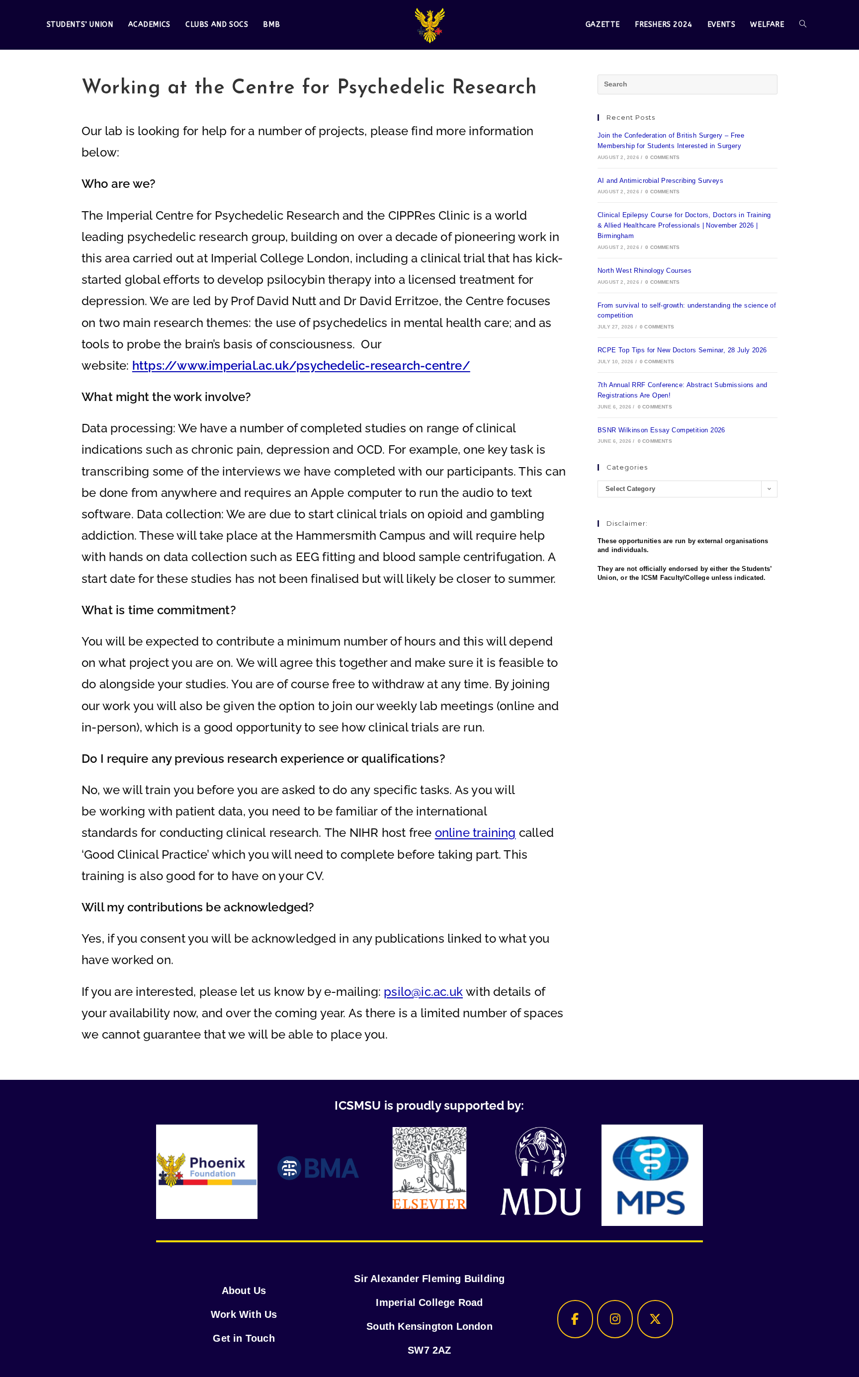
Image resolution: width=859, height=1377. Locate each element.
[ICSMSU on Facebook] (575, 1319)
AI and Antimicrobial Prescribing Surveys (660, 180)
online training (475, 832)
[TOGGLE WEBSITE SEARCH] (803, 25)
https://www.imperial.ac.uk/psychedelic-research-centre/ (301, 365)
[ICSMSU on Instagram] (615, 1319)
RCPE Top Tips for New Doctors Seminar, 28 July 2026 (682, 350)
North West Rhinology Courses (644, 270)
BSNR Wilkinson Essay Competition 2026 (661, 430)
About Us (244, 1290)
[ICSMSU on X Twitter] (655, 1319)
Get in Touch (243, 1338)
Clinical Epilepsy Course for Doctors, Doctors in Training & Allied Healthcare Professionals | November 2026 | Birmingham (684, 225)
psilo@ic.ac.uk (423, 991)
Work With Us (244, 1314)
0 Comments (662, 157)
